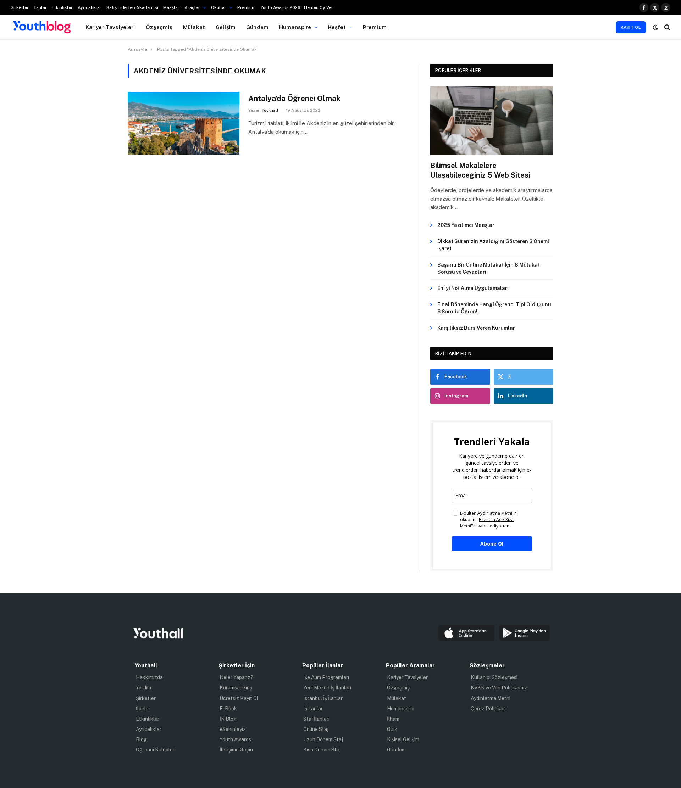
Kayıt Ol (631, 27)
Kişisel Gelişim (403, 739)
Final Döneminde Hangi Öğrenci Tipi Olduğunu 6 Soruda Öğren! (494, 308)
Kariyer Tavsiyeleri (110, 27)
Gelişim (226, 27)
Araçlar (192, 7)
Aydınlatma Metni (490, 698)
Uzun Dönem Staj (323, 739)
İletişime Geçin (236, 750)
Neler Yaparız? (236, 677)
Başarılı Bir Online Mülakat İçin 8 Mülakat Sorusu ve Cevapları (488, 268)
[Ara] (666, 27)
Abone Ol (491, 543)
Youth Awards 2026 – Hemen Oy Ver (297, 7)
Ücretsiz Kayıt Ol (239, 698)
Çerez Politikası (489, 708)
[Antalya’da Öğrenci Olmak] (183, 123)
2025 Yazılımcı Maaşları (466, 225)
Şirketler (20, 7)
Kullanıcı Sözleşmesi (494, 677)
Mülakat (194, 27)
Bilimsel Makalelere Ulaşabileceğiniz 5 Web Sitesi (480, 170)
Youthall (270, 110)
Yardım (143, 688)
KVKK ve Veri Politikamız (499, 688)
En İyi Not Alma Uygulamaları (473, 288)
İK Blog (228, 719)
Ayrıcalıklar (89, 7)
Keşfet (337, 27)
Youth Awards (235, 739)
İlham (393, 719)
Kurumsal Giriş (236, 688)
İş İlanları (313, 708)
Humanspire (295, 27)
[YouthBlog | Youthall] (42, 27)
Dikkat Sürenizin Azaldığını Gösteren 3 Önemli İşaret (494, 245)
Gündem (257, 27)
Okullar (218, 7)
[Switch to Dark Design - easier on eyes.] (655, 27)
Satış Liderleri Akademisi (132, 7)
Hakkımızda (149, 677)
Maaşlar (171, 7)
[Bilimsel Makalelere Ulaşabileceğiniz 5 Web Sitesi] (491, 120)
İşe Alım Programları (326, 677)
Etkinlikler (62, 7)
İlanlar (40, 7)
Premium (246, 7)
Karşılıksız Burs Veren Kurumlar (476, 328)
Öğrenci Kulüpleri (156, 750)
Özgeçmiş (159, 27)
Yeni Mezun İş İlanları (327, 688)
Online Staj (315, 729)
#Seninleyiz (233, 729)
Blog (141, 739)
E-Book (228, 708)
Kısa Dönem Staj (322, 750)
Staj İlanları (316, 719)
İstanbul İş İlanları (323, 698)
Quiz (392, 729)
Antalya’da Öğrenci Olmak (294, 98)
